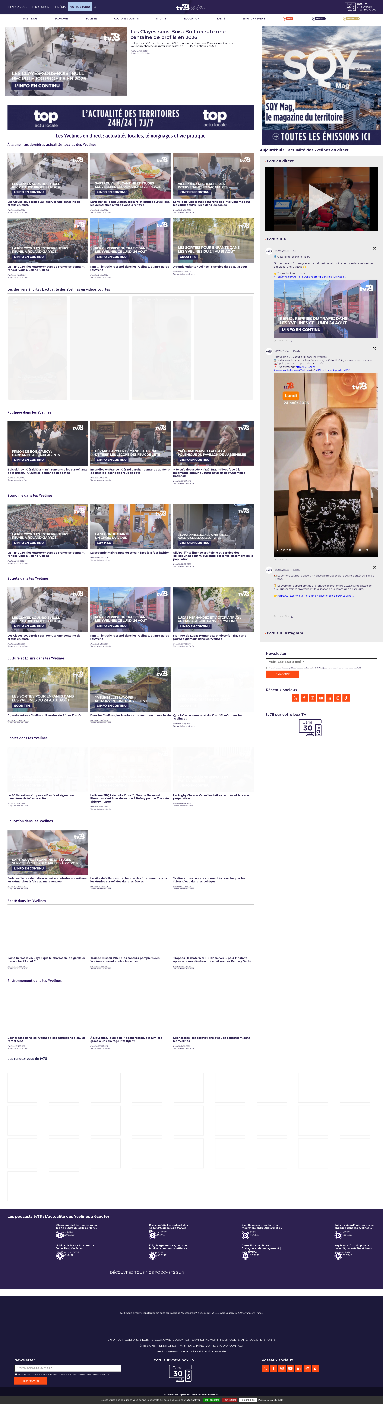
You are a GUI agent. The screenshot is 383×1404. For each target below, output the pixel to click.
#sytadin (338, 370)
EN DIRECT (115, 1339)
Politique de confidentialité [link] (270, 1400)
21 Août (296, 570)
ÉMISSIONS (147, 1345)
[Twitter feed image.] (326, 309)
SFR (359, 6)
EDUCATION (191, 18)
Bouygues (369, 9)
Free (360, 9)
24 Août (296, 351)
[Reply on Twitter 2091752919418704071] (275, 559)
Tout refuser (230, 1400)
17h (294, 251)
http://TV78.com (305, 367)
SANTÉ (221, 18)
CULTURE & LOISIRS (126, 18)
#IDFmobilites (324, 370)
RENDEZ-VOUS (17, 7)
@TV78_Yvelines (282, 251)
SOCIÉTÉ (91, 18)
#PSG (347, 370)
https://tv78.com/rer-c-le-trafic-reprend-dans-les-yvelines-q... (310, 276)
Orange (367, 6)
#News (278, 370)
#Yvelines (304, 370)
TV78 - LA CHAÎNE (191, 1345)
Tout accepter (212, 1400)
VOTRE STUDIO (80, 7)
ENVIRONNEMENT (254, 18)
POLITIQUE (30, 18)
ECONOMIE (61, 18)
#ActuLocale (290, 370)
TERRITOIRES (40, 7)
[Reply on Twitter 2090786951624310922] (275, 660)
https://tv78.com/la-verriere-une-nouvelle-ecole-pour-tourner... (315, 595)
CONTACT (237, 1345)
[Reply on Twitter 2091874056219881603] (275, 341)
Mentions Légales (166, 1351)
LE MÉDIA (60, 7)
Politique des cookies (215, 1351)
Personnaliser (248, 1400)
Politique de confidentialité (189, 1351)
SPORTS (161, 18)
